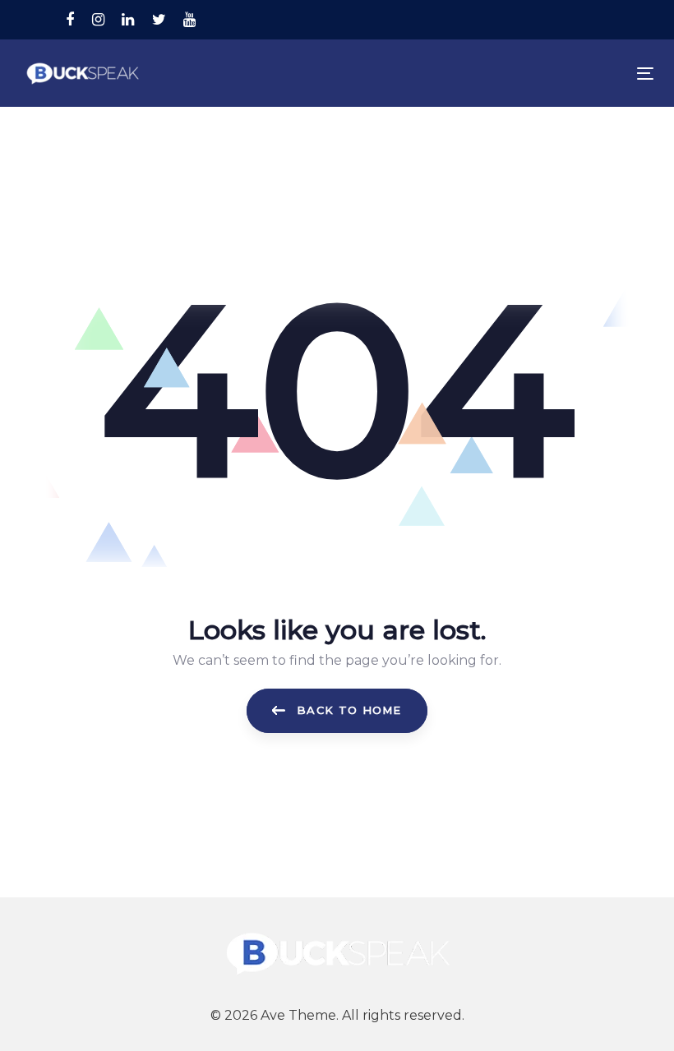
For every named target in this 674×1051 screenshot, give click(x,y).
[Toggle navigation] (547, 73)
